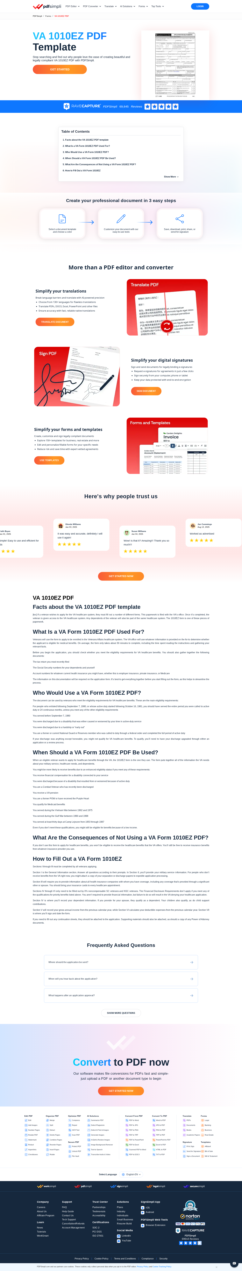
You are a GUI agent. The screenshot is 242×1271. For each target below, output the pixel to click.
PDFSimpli (37, 16)
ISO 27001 (97, 1236)
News (40, 1227)
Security (163, 1258)
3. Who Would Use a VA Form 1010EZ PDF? (86, 152)
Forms (48, 16)
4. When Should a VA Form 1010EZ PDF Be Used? (89, 158)
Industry (121, 1211)
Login (200, 6)
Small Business (125, 1219)
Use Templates (49, 460)
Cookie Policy (101, 1258)
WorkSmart (42, 1236)
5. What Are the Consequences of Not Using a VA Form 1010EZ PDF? (99, 164)
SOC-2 (96, 1227)
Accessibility (98, 1215)
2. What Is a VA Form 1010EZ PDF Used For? (86, 146)
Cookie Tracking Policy (162, 1267)
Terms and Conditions (125, 1258)
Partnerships (99, 1207)
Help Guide (68, 1211)
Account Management (73, 1227)
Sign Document (146, 391)
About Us (42, 1211)
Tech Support (69, 1219)
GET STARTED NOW (121, 576)
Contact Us (68, 1215)
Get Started (59, 69)
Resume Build (124, 1223)
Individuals (122, 1215)
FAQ (64, 1207)
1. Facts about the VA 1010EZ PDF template (86, 140)
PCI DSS (97, 1232)
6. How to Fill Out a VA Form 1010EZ (82, 170)
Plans (120, 1207)
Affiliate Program (45, 1215)
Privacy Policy (82, 1258)
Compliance (148, 1258)
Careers (41, 1207)
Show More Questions (121, 1013)
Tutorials (41, 1232)
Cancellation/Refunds (73, 1223)
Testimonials (98, 1211)
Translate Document (55, 322)
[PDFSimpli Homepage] (47, 6)
